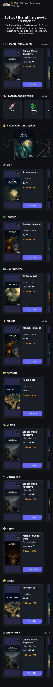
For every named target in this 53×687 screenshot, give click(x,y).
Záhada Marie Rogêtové (30, 52)
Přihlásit (24, 3)
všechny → (46, 44)
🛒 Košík (15, 6)
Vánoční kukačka (32, 224)
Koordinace (29, 379)
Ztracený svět (30, 275)
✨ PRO (14, 3)
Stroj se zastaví (30, 172)
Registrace (35, 3)
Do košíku (32, 84)
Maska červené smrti (31, 537)
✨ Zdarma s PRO (29, 66)
